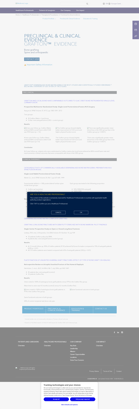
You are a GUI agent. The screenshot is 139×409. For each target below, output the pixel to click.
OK (81, 212)
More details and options (69, 405)
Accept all (56, 399)
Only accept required (83, 399)
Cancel (58, 212)
